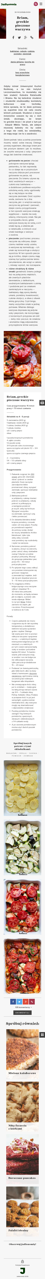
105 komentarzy (22, 1007)
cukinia (31, 51)
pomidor (18, 54)
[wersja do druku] (42, 403)
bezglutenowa (23, 75)
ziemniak (27, 54)
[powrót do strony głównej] (9, 8)
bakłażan (14, 51)
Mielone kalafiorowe (22, 1073)
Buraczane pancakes (22, 1178)
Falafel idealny (18, 1230)
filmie (22, 602)
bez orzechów (22, 72)
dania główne (17, 62)
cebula (23, 51)
